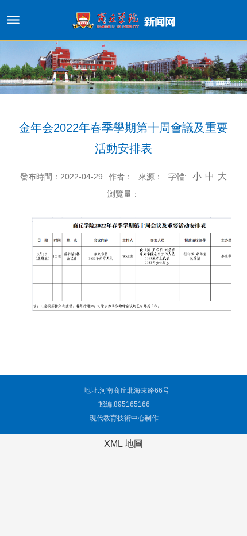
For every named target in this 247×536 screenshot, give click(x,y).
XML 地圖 (123, 444)
